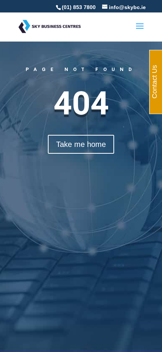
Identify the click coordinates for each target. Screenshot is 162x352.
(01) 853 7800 (79, 7)
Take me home (81, 144)
